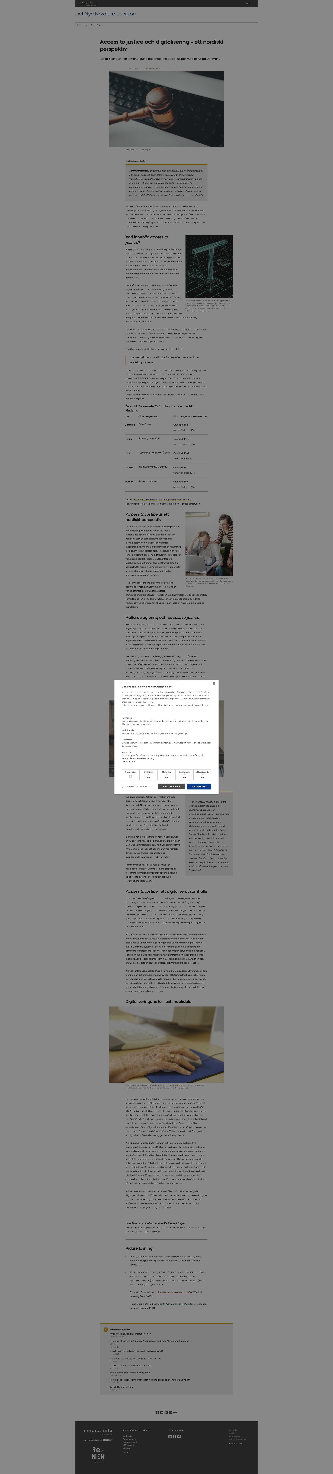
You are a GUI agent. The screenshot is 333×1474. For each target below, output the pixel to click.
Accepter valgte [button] (171, 786)
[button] (134, 786)
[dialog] (166, 737)
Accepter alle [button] (199, 786)
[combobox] (214, 683)
